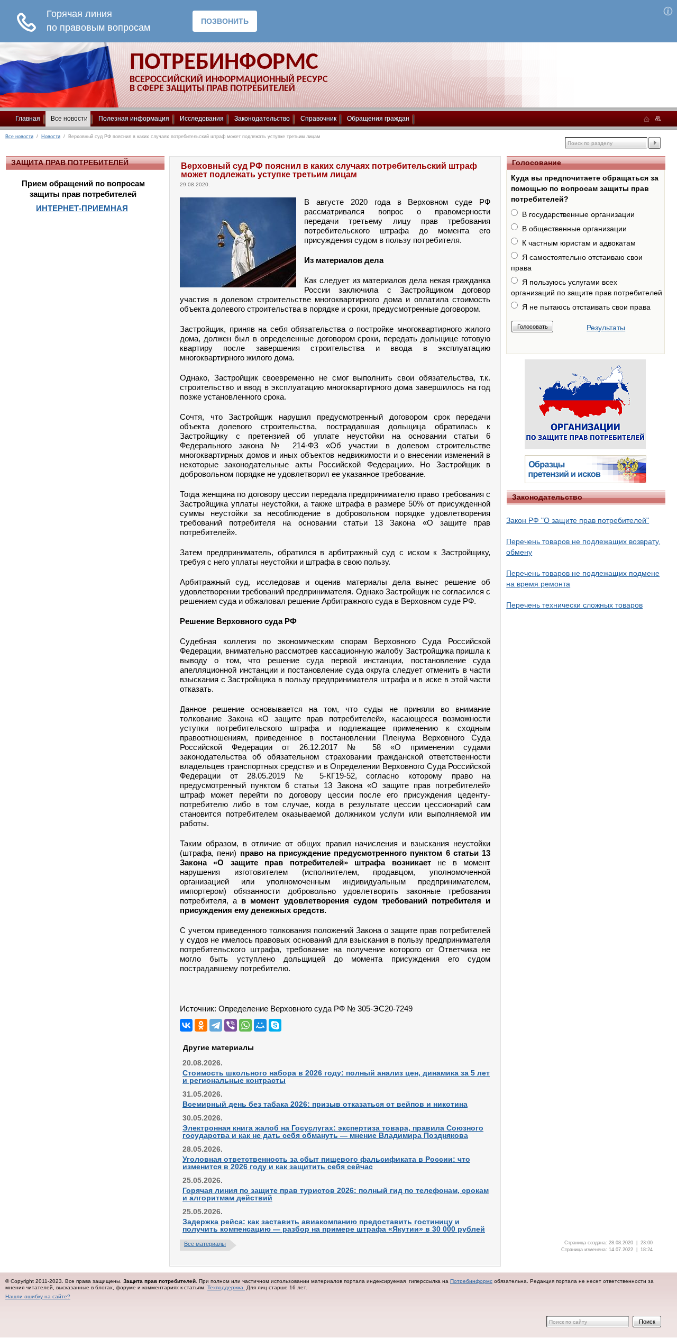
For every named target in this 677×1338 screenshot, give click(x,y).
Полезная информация (133, 118)
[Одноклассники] (201, 1025)
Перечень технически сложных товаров (574, 605)
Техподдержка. (226, 1287)
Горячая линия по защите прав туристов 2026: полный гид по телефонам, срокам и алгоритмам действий (335, 1194)
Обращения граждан (378, 118)
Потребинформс (471, 1281)
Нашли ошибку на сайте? (37, 1296)
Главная (27, 118)
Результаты (606, 327)
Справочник (318, 118)
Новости (50, 136)
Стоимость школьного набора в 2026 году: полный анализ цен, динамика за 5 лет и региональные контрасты (336, 1076)
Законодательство (262, 118)
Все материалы (205, 1244)
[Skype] (275, 1025)
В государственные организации (578, 214)
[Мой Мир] (260, 1025)
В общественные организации (574, 228)
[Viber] (230, 1025)
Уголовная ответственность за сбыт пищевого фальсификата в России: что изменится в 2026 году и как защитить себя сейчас (326, 1163)
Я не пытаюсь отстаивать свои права (586, 307)
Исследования (202, 118)
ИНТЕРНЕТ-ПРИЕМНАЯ (82, 208)
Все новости (69, 118)
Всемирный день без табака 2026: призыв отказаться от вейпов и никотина (325, 1104)
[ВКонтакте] (186, 1025)
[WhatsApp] (245, 1025)
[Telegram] (215, 1025)
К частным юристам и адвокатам (579, 243)
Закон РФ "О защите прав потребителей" (577, 520)
